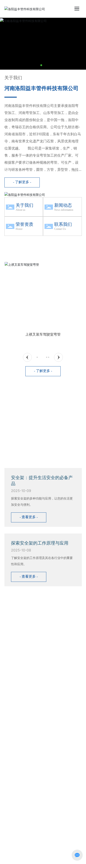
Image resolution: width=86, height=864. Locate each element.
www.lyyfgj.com (25, 615)
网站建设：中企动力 (21, 643)
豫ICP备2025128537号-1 (23, 653)
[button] (41, 65)
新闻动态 (63, 205)
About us (20, 209)
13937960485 (30, 609)
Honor (19, 228)
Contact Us (60, 228)
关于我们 (24, 205)
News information (63, 209)
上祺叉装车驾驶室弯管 (43, 334)
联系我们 (63, 224)
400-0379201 (36, 602)
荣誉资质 (24, 224)
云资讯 (48, 643)
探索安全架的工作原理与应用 (39, 543)
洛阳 (39, 643)
